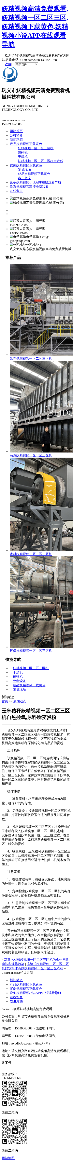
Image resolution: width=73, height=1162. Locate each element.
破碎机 (23, 152)
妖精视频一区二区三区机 (36, 148)
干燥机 (23, 156)
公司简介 (16, 135)
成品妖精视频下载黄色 (34, 174)
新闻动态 (16, 139)
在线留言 (16, 191)
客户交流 (24, 178)
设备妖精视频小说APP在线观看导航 (35, 182)
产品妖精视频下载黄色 (26, 144)
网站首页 (16, 131)
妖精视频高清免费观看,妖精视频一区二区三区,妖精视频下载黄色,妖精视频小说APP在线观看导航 (35, 26)
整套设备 (19, 681)
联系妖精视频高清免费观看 (29, 186)
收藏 (8, 64)
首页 (5, 701)
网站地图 (8, 1158)
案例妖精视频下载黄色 (26, 165)
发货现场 (24, 169)
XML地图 (17, 1001)
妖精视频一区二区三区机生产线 (40, 161)
